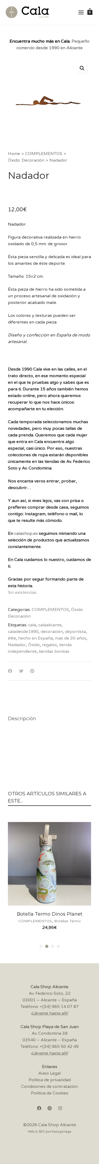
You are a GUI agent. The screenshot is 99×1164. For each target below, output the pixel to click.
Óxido (34, 644)
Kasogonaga (61, 1131)
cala (32, 625)
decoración (52, 631)
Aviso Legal (49, 1073)
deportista (75, 631)
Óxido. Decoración (26, 160)
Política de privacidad (50, 1080)
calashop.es (26, 533)
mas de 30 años (70, 638)
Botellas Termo (67, 921)
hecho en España (35, 638)
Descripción (22, 719)
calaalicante (50, 625)
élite (12, 638)
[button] (82, 68)
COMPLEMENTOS (43, 153)
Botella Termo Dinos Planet (49, 914)
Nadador (17, 644)
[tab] (22, 719)
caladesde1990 (23, 631)
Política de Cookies (49, 1093)
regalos (49, 644)
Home (14, 153)
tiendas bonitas (54, 651)
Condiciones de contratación (49, 1086)
